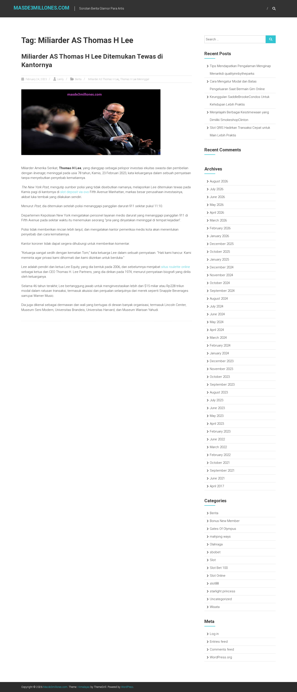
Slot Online (217, 576)
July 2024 (216, 306)
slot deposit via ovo (74, 192)
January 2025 (219, 259)
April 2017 (217, 486)
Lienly (60, 79)
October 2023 (220, 377)
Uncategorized (221, 599)
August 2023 (219, 392)
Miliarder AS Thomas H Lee (103, 79)
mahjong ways (220, 536)
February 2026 (220, 228)
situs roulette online (175, 267)
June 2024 (217, 314)
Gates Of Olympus (223, 529)
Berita (78, 79)
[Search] (271, 39)
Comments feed (222, 649)
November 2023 (221, 369)
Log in (214, 634)
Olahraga (216, 544)
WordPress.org (221, 657)
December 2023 (222, 361)
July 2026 (216, 189)
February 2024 (220, 345)
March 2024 (218, 338)
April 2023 (217, 424)
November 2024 (221, 275)
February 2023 (220, 431)
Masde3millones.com (41, 8)
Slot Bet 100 (219, 568)
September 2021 (222, 470)
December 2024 (222, 267)
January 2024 (219, 353)
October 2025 (220, 252)
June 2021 (217, 478)
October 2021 (220, 463)
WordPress (127, 687)
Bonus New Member (225, 521)
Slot (213, 560)
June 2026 (217, 197)
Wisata (215, 607)
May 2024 (217, 322)
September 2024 (222, 291)
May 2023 (217, 416)
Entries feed (219, 642)
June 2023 (217, 408)
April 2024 (217, 330)
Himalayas (84, 687)
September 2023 (222, 384)
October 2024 (220, 283)
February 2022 (220, 455)
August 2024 (219, 299)
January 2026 (219, 236)
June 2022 (217, 439)
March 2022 (218, 447)
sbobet (215, 552)
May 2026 (217, 205)
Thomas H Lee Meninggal (134, 79)
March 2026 (218, 220)
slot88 (214, 583)
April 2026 (217, 213)
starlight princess (222, 591)
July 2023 (216, 400)
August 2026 (219, 181)
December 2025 (222, 244)
